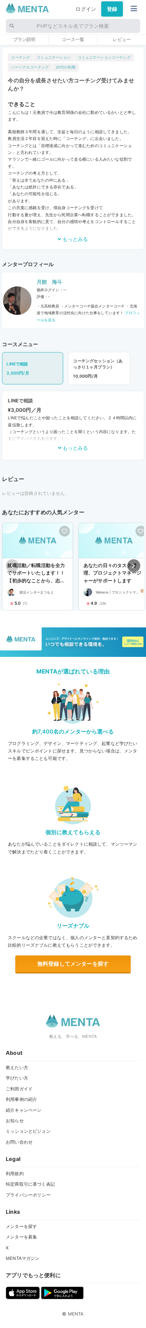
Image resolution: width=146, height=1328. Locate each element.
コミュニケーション (54, 57)
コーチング (20, 57)
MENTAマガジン (22, 1258)
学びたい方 (17, 1078)
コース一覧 (73, 39)
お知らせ (15, 1120)
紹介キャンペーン (23, 1110)
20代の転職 (65, 67)
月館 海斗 (49, 282)
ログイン (85, 9)
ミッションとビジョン (28, 1131)
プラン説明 (24, 39)
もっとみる (74, 239)
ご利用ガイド (19, 1088)
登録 (112, 9)
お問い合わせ (19, 1142)
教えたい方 (17, 1067)
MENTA (76, 1313)
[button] (134, 565)
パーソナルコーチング (30, 67)
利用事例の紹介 (21, 1099)
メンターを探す (21, 1226)
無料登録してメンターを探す (73, 963)
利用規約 (15, 1173)
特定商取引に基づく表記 (30, 1184)
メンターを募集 (21, 1237)
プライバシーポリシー (28, 1195)
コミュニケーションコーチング (104, 57)
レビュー (122, 39)
